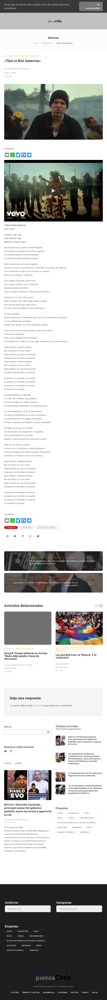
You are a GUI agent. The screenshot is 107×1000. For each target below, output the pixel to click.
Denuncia (18, 56)
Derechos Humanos (25, 649)
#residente (27, 527)
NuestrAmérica (47, 43)
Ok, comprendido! (92, 6)
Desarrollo (49, 992)
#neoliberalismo (87, 818)
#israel (72, 818)
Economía (62, 992)
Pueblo (85, 992)
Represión (61, 650)
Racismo (90, 648)
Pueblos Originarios (74, 648)
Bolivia (59, 648)
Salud (95, 992)
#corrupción (73, 813)
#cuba (86, 813)
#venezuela (85, 832)
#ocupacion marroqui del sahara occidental (77, 823)
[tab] (67, 726)
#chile (60, 813)
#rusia (89, 827)
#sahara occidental (66, 832)
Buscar (8, 726)
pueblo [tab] (18, 763)
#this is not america (47, 527)
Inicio (36, 43)
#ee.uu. (60, 818)
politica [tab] (8, 763)
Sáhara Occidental (64, 558)
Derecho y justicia (31, 992)
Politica (74, 992)
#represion (76, 827)
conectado (38, 705)
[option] (28, 642)
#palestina (62, 827)
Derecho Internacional (41, 558)
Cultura (8, 56)
